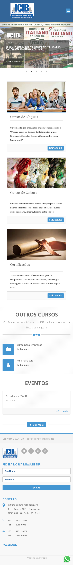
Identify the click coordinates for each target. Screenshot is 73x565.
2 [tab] (31, 71)
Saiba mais (55, 148)
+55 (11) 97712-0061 (17, 531)
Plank (44, 557)
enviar (36, 487)
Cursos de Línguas (24, 117)
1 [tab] (26, 71)
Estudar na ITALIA (17, 396)
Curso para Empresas (29, 345)
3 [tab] (36, 71)
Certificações (20, 265)
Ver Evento (63, 411)
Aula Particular (25, 360)
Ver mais (38, 424)
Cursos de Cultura (23, 193)
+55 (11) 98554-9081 (17, 535)
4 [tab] (41, 71)
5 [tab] (46, 71)
